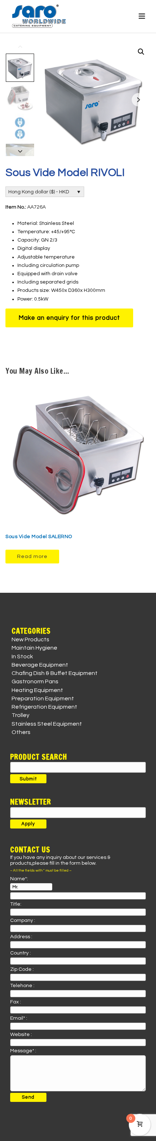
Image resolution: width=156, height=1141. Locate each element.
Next (138, 99)
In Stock (22, 656)
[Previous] (20, 46)
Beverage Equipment (40, 665)
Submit (28, 778)
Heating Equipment (37, 690)
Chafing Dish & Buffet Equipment (55, 673)
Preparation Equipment (43, 698)
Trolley (20, 715)
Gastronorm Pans (35, 681)
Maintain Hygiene (34, 648)
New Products (30, 639)
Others (21, 732)
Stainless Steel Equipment (47, 724)
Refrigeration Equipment (44, 707)
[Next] (20, 151)
